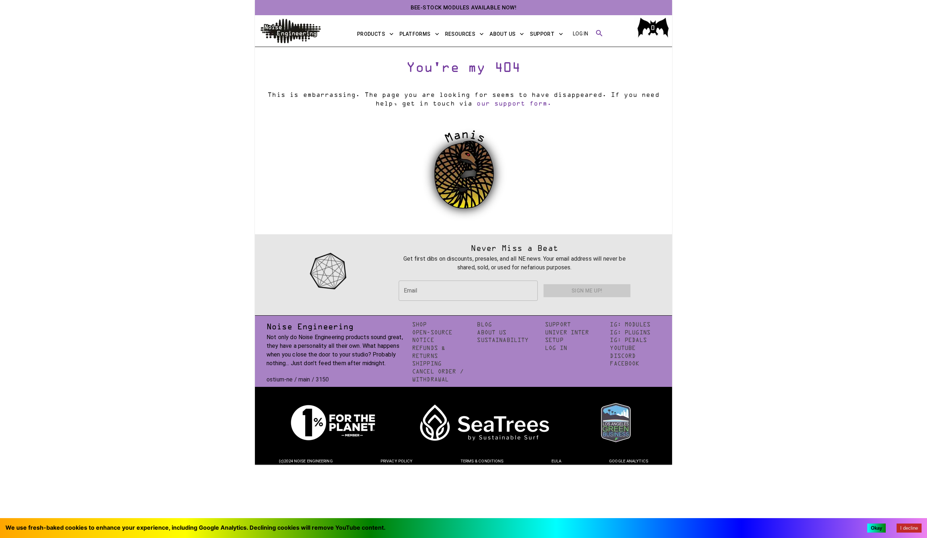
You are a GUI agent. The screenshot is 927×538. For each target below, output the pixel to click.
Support (542, 34)
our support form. (514, 104)
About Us (502, 34)
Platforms (415, 34)
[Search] (599, 34)
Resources (460, 34)
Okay (876, 528)
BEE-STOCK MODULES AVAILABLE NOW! (464, 7)
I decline (909, 528)
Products (371, 34)
